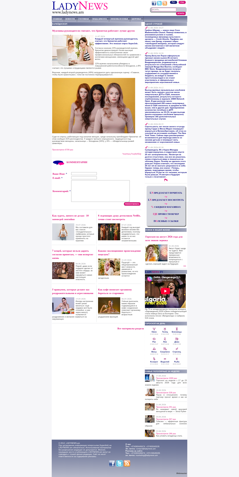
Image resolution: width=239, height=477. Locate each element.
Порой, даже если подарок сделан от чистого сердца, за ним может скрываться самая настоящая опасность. (84, 272)
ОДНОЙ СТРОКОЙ (153, 24)
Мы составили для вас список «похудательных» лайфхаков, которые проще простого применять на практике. (85, 234)
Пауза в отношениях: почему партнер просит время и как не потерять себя (166, 397)
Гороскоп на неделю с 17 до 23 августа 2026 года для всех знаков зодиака (166, 382)
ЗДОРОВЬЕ (136, 19)
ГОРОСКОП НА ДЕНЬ (155, 323)
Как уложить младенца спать (169, 436)
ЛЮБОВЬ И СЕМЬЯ (119, 19)
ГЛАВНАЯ (57, 19)
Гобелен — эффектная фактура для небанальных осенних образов (166, 423)
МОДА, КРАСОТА (99, 19)
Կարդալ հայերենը (131, 154)
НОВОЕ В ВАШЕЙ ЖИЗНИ (157, 230)
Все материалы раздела (130, 328)
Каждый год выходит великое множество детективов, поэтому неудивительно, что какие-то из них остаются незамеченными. (131, 234)
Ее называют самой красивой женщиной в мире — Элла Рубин (171, 410)
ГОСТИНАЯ (83, 19)
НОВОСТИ (70, 19)
